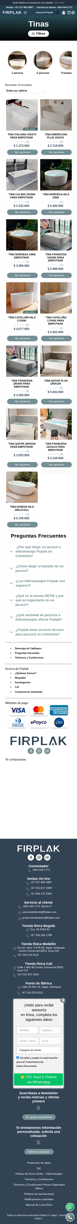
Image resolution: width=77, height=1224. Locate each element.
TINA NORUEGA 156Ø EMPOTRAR (22, 256)
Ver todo (59, 2)
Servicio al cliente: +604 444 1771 (54, 7)
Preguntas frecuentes (27, 653)
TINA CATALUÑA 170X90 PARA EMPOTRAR (56, 320)
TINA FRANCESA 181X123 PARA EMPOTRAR (56, 446)
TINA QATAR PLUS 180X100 (56, 382)
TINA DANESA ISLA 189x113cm (22, 508)
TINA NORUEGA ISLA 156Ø (56, 196)
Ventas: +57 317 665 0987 (19, 7)
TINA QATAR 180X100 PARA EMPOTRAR (22, 445)
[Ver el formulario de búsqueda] (57, 12)
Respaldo (20, 677)
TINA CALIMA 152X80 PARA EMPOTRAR (22, 196)
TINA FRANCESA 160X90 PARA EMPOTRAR (56, 257)
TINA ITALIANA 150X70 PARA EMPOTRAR (22, 136)
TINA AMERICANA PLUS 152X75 (56, 136)
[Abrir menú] (25, 12)
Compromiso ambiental (28, 691)
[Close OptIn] (63, 1000)
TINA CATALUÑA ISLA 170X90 (22, 319)
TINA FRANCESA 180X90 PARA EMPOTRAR (22, 383)
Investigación (22, 682)
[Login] (64, 12)
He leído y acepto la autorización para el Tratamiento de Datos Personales (37, 1062)
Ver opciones (22, 152)
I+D (17, 687)
